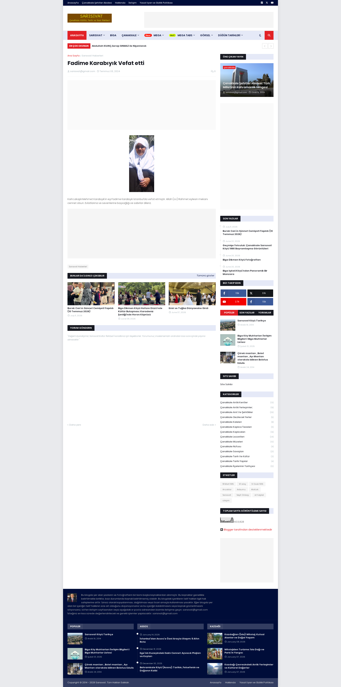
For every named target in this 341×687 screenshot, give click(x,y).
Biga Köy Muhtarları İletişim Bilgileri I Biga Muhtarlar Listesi (254, 339)
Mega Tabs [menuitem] (185, 35)
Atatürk (254, 489)
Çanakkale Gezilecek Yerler (247, 417)
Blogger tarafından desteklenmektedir (248, 529)
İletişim (133, 2)
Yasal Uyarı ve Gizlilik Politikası (156, 2)
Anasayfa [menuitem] (77, 35)
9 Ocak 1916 (257, 484)
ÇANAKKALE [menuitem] (129, 35)
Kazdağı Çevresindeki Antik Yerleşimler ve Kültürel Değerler (248, 666)
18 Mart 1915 (228, 484)
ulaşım (226, 500)
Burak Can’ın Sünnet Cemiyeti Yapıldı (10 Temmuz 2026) (90, 310)
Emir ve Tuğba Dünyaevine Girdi (188, 308)
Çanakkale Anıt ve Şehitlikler (247, 412)
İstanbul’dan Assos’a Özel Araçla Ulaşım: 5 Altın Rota (169, 640)
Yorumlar (264, 312)
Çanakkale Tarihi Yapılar (247, 461)
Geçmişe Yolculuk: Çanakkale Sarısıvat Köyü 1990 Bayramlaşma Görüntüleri (247, 247)
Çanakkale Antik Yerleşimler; (247, 407)
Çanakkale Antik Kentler (247, 402)
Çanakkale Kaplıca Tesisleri (247, 427)
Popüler (229, 312)
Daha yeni (75, 424)
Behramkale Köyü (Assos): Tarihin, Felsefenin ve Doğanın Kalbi (169, 669)
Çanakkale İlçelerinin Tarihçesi (247, 466)
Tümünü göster (205, 275)
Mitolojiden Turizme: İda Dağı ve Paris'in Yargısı (244, 651)
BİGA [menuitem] (113, 35)
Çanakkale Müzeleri (247, 441)
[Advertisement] (209, 20)
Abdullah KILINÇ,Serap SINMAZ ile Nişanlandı (119, 46)
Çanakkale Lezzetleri (247, 436)
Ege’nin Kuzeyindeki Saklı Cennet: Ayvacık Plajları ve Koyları (170, 655)
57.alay (242, 484)
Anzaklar (227, 489)
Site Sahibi (226, 384)
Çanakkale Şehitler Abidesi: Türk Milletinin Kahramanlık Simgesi (246, 85)
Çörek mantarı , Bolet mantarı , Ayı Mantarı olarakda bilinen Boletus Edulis (252, 358)
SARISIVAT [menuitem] (95, 35)
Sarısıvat (227, 495)
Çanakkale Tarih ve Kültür (247, 456)
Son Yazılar (246, 312)
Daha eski (208, 424)
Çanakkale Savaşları (247, 451)
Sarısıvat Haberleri (92, 55)
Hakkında (120, 2)
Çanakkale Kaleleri (247, 422)
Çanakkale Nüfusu (247, 446)
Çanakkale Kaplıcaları (247, 432)
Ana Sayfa (73, 55)
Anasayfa (73, 2)
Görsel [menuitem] (205, 35)
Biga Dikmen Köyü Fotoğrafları (242, 259)
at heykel (259, 495)
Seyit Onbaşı (243, 495)
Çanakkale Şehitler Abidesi (97, 2)
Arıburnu (241, 489)
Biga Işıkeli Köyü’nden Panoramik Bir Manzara (245, 272)
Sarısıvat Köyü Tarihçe (251, 320)
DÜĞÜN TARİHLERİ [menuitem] (229, 35)
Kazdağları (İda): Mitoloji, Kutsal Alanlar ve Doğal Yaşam (244, 636)
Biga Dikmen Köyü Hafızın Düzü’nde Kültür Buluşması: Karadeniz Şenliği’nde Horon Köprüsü (140, 311)
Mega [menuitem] (157, 35)
